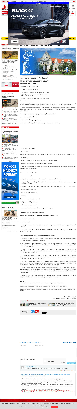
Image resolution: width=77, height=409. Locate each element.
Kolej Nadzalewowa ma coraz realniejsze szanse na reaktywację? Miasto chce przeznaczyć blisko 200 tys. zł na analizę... (10, 62)
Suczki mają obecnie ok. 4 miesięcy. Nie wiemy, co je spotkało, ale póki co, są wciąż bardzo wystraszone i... (9, 219)
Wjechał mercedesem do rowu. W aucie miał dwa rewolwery (10, 70)
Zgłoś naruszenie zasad (68, 370)
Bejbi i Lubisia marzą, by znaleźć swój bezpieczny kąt (10, 208)
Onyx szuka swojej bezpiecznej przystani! (8, 226)
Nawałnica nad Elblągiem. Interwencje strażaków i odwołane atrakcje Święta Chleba (9, 119)
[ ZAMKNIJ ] (38, 3)
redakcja (33, 400)
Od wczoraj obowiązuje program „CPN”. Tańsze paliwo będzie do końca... (10, 149)
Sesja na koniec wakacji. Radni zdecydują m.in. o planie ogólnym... (9, 75)
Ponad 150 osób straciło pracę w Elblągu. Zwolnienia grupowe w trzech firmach (37, 304)
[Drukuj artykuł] (64, 48)
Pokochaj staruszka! (6, 222)
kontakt (20, 400)
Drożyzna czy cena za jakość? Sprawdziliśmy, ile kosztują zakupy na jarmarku (10, 109)
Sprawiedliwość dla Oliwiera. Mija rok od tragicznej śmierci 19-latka (10, 112)
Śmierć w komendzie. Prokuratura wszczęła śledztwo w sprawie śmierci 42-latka (10, 115)
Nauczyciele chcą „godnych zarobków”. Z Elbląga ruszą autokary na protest (10, 145)
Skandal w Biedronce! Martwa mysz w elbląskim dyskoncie (8, 96)
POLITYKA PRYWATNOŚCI (41, 400)
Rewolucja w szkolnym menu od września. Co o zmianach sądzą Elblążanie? (10, 133)
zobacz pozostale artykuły (12, 230)
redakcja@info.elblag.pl (12, 400)
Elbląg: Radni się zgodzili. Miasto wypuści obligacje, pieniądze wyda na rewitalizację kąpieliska (65, 304)
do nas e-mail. (42, 376)
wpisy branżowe (50, 400)
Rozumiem (54, 407)
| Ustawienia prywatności (73, 401)
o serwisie (25, 400)
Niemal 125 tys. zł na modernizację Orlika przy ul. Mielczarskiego (10, 66)
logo (29, 400)
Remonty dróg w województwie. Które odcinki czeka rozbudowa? (9, 155)
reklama (57, 400)
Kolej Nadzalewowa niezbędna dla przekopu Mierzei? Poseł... (10, 49)
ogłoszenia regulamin (65, 400)
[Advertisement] (63, 86)
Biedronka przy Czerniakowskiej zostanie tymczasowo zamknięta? (10, 122)
